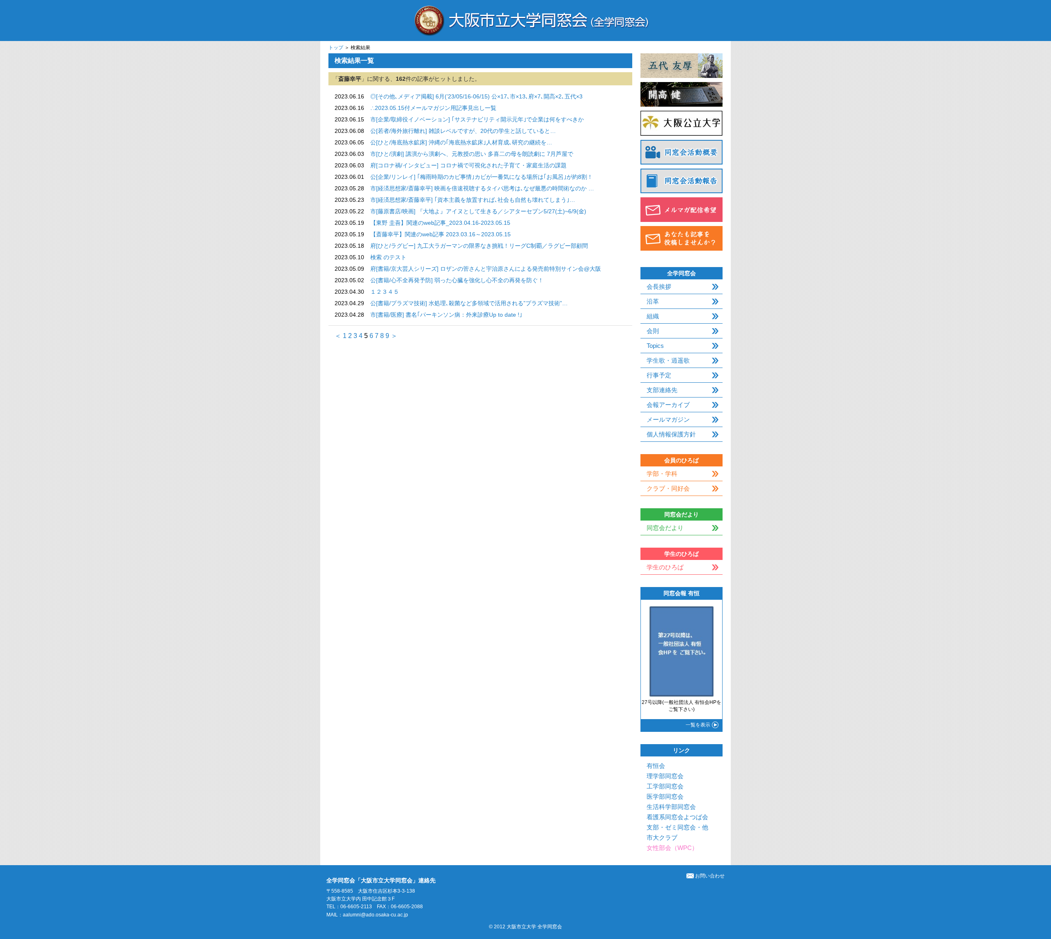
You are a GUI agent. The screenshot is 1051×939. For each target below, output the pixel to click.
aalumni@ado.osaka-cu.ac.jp (375, 915)
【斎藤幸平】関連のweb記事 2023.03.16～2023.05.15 (440, 234)
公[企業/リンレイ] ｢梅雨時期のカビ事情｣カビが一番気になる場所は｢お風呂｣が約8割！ (481, 177)
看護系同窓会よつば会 (677, 816)
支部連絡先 (662, 389)
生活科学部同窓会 (671, 806)
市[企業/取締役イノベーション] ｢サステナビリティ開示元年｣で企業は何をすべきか (477, 119)
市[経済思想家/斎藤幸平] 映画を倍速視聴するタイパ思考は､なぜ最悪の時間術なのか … (482, 188)
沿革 (653, 301)
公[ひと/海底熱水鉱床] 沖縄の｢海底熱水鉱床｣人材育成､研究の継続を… (461, 142)
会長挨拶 (659, 286)
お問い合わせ (710, 875)
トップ (335, 47)
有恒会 (656, 765)
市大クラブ (662, 837)
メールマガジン (668, 419)
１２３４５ (384, 291)
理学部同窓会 (665, 775)
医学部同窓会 (665, 796)
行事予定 (659, 375)
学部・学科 (662, 473)
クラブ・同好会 (668, 488)
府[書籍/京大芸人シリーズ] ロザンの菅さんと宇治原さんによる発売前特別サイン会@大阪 (485, 268)
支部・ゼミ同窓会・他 (677, 827)
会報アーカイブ (668, 404)
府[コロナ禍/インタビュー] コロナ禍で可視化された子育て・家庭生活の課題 (468, 165)
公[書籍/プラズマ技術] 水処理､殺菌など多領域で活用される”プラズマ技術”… (469, 303)
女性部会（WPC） (672, 847)
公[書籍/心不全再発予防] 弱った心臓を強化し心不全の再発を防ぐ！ (457, 280)
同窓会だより (665, 527)
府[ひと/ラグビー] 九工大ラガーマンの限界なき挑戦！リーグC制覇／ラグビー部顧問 (479, 245)
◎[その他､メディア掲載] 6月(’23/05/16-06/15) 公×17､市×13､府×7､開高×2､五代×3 (476, 96)
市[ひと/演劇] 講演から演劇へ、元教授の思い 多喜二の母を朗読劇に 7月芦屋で (471, 154)
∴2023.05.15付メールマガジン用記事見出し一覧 (433, 108)
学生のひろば (665, 567)
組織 (653, 316)
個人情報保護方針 (671, 434)
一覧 (698, 725)
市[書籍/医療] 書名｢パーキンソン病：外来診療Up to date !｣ (446, 314)
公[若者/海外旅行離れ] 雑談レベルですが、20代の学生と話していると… (463, 131)
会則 (653, 330)
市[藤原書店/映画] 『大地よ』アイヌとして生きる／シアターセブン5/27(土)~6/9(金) (478, 211)
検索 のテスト (388, 257)
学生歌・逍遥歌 (668, 360)
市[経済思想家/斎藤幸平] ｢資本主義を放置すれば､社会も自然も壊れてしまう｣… (472, 199)
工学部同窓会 (665, 786)
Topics (655, 345)
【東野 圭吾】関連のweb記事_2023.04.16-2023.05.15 (440, 222)
